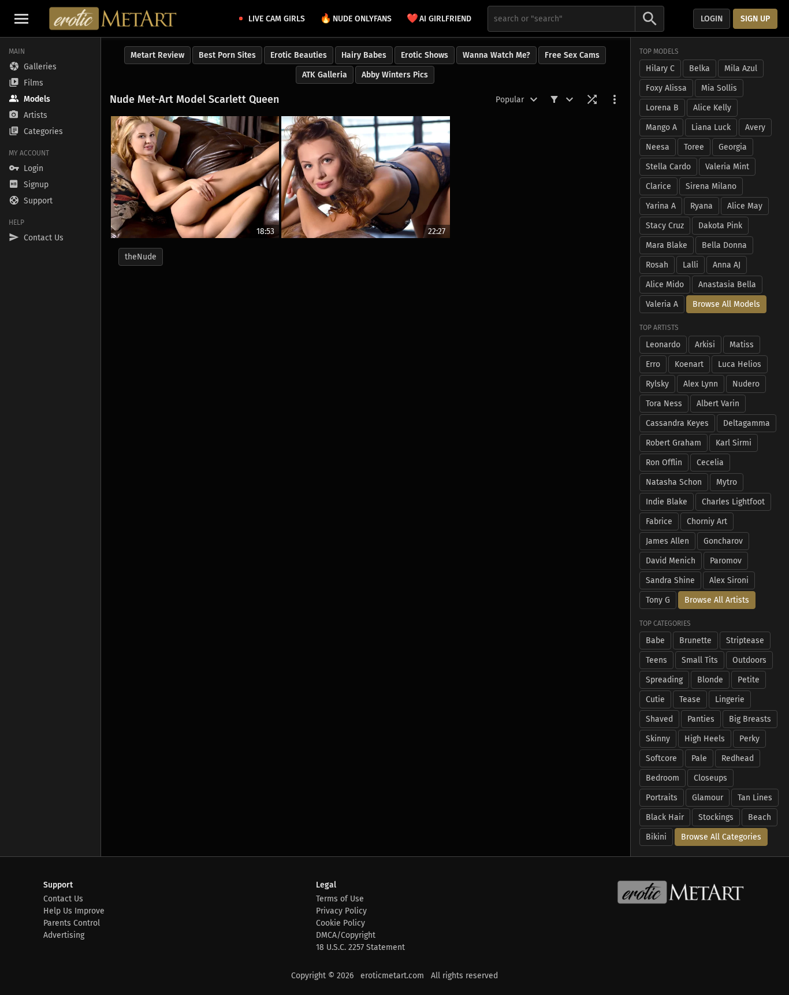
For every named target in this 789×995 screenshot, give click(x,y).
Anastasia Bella (727, 284)
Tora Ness (664, 404)
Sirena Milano (711, 186)
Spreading (664, 680)
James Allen (667, 541)
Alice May (744, 206)
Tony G (658, 600)
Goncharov (723, 541)
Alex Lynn (700, 384)
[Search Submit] (650, 18)
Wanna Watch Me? (496, 55)
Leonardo (663, 345)
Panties (700, 719)
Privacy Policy (341, 911)
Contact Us (63, 899)
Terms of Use (340, 899)
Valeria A (662, 304)
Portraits (662, 798)
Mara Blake (666, 245)
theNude (141, 257)
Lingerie (730, 699)
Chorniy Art (707, 521)
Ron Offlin (664, 462)
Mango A (661, 127)
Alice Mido (665, 284)
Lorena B (662, 108)
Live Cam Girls (276, 19)
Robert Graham (673, 443)
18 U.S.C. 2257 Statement (360, 947)
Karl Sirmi (733, 443)
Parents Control (71, 923)
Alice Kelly (712, 108)
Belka (699, 68)
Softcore (661, 758)
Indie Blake (666, 502)
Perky (749, 739)
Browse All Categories (721, 837)
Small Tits (700, 660)
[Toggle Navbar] (21, 18)
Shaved (659, 719)
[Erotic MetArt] (113, 18)
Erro (653, 364)
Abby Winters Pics (395, 75)
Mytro (726, 482)
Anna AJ (726, 265)
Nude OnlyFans (356, 18)
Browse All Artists (716, 600)
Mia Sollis (719, 88)
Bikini (656, 837)
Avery (755, 127)
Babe (655, 640)
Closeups (710, 778)
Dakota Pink (720, 226)
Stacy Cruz (665, 226)
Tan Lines (755, 798)
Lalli (690, 265)
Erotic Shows (424, 55)
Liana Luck (711, 127)
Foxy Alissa (666, 88)
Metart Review (157, 55)
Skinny (658, 739)
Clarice (658, 186)
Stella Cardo (668, 167)
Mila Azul (740, 68)
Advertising (63, 935)
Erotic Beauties (298, 55)
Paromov (726, 561)
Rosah (657, 265)
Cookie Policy (340, 923)
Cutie (655, 699)
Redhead (737, 758)
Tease (690, 699)
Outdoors (749, 660)
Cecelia (710, 462)
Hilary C (660, 68)
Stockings (716, 817)
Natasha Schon (674, 482)
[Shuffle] (592, 99)
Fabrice (659, 521)
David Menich (670, 561)
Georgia (733, 147)
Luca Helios (739, 364)
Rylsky (657, 384)
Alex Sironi (729, 580)
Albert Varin (718, 404)
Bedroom (662, 778)
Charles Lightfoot (733, 502)
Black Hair (665, 817)
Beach (759, 817)
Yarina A (661, 206)
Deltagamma (746, 423)
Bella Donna (724, 245)
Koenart (689, 364)
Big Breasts (750, 719)
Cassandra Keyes (677, 423)
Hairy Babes (363, 55)
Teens (656, 660)
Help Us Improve (74, 911)
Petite (749, 680)
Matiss (742, 345)
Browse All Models (726, 304)
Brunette (695, 640)
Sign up (755, 19)
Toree (694, 147)
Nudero (746, 384)
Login (712, 19)
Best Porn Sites (227, 55)
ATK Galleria (324, 75)
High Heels (704, 739)
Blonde (710, 680)
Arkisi (705, 345)
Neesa (657, 147)
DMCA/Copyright (345, 935)
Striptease (745, 640)
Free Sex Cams (572, 55)
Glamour (707, 798)
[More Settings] (614, 99)
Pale (699, 758)
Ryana (701, 206)
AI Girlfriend (439, 18)
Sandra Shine (670, 580)
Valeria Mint (727, 167)
